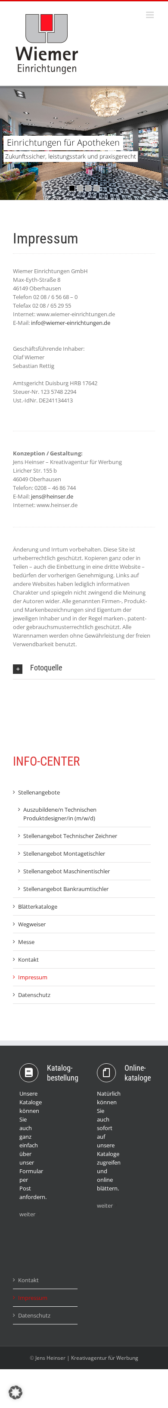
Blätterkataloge (37, 906)
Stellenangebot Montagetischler (64, 853)
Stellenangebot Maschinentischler (66, 871)
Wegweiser (32, 924)
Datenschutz (34, 995)
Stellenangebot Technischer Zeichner (70, 836)
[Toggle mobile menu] (150, 14)
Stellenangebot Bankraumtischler (66, 889)
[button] (84, 668)
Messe (26, 942)
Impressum (32, 977)
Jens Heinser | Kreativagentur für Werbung (86, 1357)
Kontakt (28, 959)
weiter (27, 1214)
